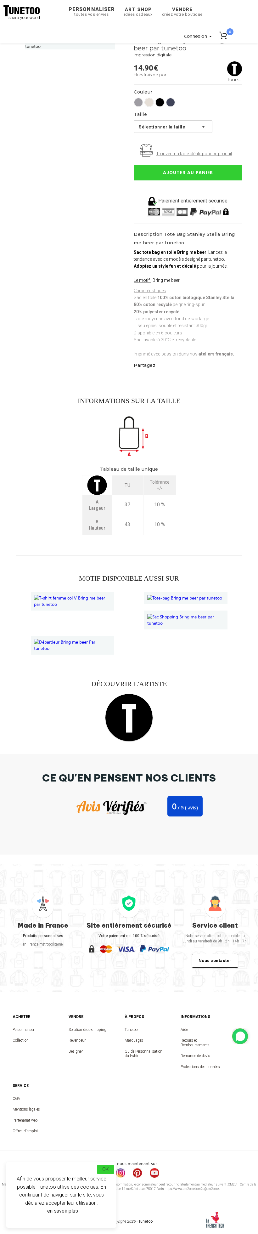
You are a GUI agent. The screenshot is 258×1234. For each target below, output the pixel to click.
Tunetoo (131, 1029)
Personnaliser (92, 11)
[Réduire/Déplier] (240, 1036)
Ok (105, 1169)
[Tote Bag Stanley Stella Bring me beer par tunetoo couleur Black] (160, 102)
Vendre (182, 12)
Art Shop (138, 12)
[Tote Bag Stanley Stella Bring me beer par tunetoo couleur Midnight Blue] (170, 102)
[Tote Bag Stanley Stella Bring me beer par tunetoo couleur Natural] (149, 102)
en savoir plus (62, 1211)
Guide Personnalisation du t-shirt (143, 1053)
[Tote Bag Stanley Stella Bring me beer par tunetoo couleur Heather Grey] (138, 102)
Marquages (134, 1040)
